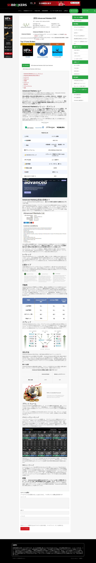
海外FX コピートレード (79, 83)
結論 (25, 87)
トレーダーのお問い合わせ (56, 10)
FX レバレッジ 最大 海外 (79, 86)
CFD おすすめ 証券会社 (79, 27)
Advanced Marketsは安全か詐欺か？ (32, 75)
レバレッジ (26, 77)
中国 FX (75, 53)
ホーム (19, 10)
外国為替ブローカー (28, 10)
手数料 (25, 80)
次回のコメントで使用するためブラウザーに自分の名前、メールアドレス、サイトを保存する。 (42, 525)
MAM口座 (76, 71)
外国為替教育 (45, 10)
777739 (37, 39)
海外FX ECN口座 (77, 20)
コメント (23, 496)
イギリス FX (76, 56)
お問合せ (66, 10)
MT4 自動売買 (77, 94)
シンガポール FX (77, 58)
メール (22, 516)
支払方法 (26, 84)
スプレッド (26, 82)
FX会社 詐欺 (37, 10)
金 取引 (75, 32)
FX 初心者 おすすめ (78, 80)
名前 (22, 510)
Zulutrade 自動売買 (78, 100)
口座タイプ (26, 79)
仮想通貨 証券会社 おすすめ (80, 38)
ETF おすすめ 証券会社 (79, 35)
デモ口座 (76, 68)
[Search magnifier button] (95, 11)
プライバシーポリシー (74, 558)
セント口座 (76, 65)
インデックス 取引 (78, 30)
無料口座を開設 (73, 10)
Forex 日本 (76, 50)
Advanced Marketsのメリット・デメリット (33, 73)
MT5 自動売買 (77, 97)
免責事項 (80, 558)
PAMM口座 (76, 74)
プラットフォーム (28, 86)
